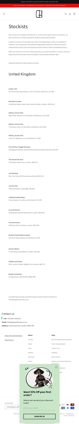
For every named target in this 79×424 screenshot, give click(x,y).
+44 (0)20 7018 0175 (14, 319)
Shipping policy (70, 413)
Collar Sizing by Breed (58, 344)
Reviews (30, 352)
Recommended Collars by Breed (62, 339)
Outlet (30, 361)
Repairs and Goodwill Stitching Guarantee (61, 362)
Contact (30, 339)
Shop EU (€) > (9, 340)
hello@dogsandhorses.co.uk (19, 300)
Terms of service (60, 413)
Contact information (69, 415)
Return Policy (56, 357)
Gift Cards (31, 357)
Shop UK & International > (14, 336)
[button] (4, 14)
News (30, 348)
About (30, 344)
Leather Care (56, 348)
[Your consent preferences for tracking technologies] (2, 318)
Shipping (54, 352)
